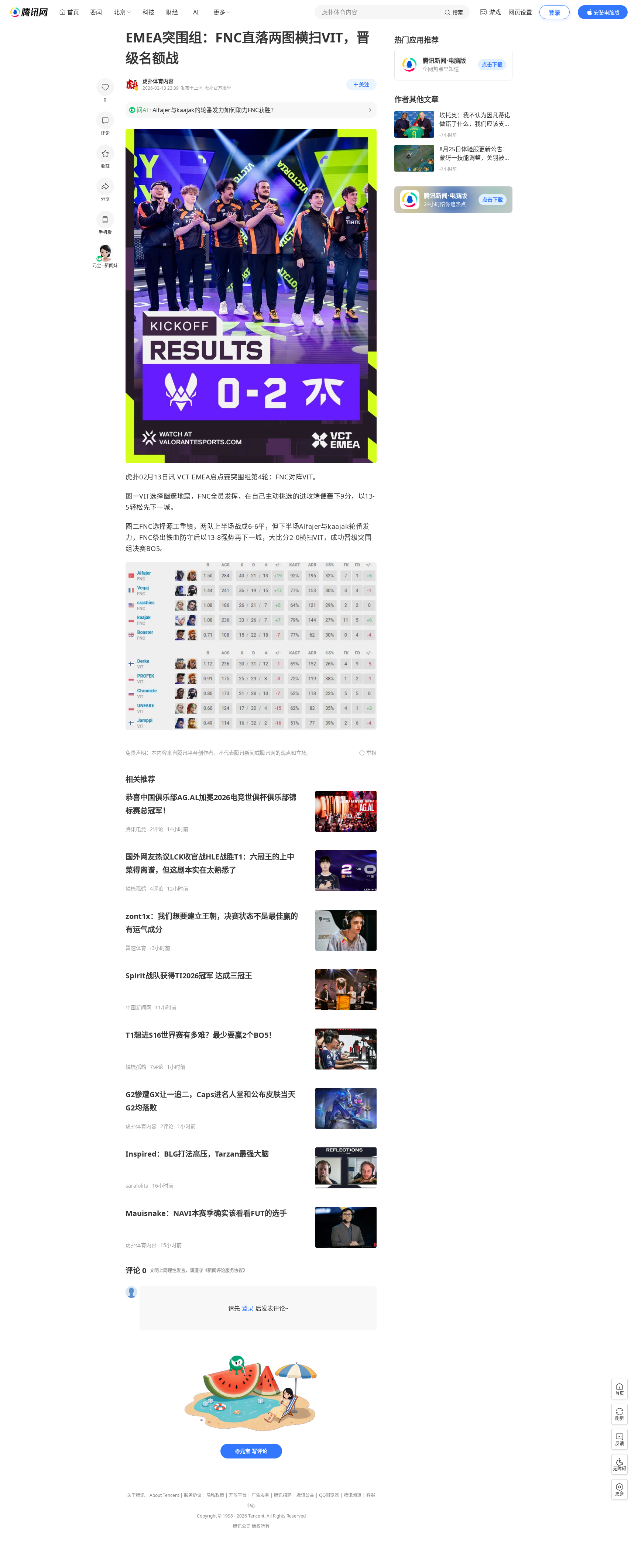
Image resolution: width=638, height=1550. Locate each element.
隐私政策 (215, 1495)
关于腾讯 (136, 1495)
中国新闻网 (138, 1007)
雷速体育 (136, 948)
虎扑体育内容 (141, 1126)
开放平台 (238, 1495)
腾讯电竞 (136, 829)
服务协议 (193, 1495)
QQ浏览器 (329, 1495)
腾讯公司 (242, 1526)
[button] (492, 64)
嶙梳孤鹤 (136, 888)
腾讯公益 (305, 1495)
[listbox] (251, 1011)
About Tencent (164, 1495)
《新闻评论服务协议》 (225, 1270)
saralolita (137, 1185)
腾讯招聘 (283, 1495)
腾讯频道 (352, 1495)
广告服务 (260, 1495)
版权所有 (261, 1526)
